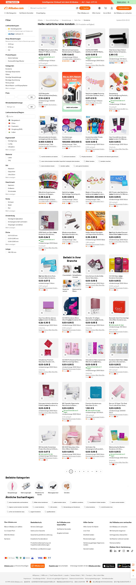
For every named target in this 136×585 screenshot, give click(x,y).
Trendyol (89, 575)
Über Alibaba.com (10, 522)
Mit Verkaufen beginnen (117, 531)
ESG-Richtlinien (9, 535)
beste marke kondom (118, 502)
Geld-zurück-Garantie (38, 531)
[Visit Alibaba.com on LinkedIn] (115, 551)
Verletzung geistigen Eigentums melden (93, 544)
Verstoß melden (88, 549)
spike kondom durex (60, 502)
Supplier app (53, 566)
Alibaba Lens (8, 566)
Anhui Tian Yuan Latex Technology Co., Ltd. (72, 146)
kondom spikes (65, 166)
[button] (77, 8)
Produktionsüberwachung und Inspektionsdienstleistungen (41, 544)
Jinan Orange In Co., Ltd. (94, 103)
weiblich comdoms (77, 502)
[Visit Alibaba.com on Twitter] (119, 551)
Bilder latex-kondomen (41, 502)
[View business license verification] (87, 582)
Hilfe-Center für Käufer (90, 527)
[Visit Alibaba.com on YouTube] (128, 551)
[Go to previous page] (67, 471)
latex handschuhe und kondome (18, 502)
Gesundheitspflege (52, 20)
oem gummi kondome (82, 166)
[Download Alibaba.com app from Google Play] (124, 566)
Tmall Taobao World (55, 575)
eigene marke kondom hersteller (18, 507)
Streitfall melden (88, 535)
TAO (82, 575)
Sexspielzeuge (66, 20)
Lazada (66, 575)
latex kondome (90, 507)
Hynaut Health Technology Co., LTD (48, 104)
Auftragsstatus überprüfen (118, 535)
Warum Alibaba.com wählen (13, 527)
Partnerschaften (115, 543)
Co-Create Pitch (9, 531)
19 (96, 471)
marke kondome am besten (49, 156)
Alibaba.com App (94, 566)
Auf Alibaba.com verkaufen (118, 527)
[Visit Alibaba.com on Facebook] (111, 551)
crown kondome (39, 507)
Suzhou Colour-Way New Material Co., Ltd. (95, 65)
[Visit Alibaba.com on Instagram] (123, 551)
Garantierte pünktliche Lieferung (41, 535)
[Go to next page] (101, 471)
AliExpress (36, 575)
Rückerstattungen (89, 539)
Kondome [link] (87, 20)
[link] (133, 565)
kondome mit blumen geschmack (108, 156)
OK (31, 97)
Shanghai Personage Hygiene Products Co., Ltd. (48, 65)
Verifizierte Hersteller (64, 529)
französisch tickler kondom (97, 502)
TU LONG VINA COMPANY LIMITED (72, 59)
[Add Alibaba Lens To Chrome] (38, 566)
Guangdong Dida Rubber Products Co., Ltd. (119, 61)
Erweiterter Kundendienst (39, 539)
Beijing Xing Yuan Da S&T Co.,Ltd (119, 109)
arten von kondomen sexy (16, 512)
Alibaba (40, 20)
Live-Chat (86, 531)
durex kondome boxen (48, 166)
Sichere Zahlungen (37, 527)
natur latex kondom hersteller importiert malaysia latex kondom (60, 161)
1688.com (44, 575)
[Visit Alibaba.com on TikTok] (132, 551)
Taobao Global (75, 575)
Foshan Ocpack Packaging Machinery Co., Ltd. (48, 146)
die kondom (53, 507)
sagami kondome (35, 512)
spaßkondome (51, 512)
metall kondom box (107, 507)
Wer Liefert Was (99, 575)
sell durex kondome (69, 156)
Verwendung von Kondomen (71, 507)
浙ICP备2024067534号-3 (122, 582)
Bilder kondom (90, 161)
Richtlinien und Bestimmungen (41, 549)
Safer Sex (77, 20)
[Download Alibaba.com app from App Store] (109, 566)
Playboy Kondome (87, 156)
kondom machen (106, 161)
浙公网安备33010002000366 (103, 582)
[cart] (106, 8)
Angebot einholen (63, 533)
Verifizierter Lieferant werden (119, 539)
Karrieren (7, 539)
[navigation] (20, 246)
